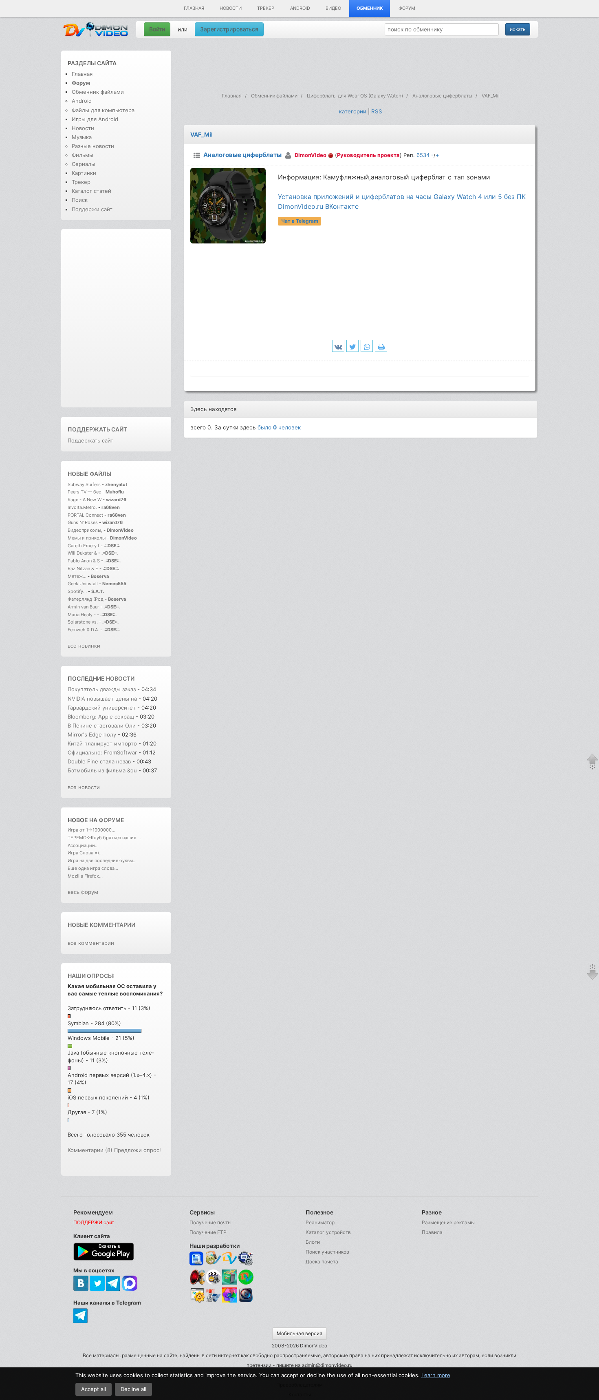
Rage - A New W (84, 499)
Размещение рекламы (448, 1222)
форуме (111, 819)
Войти (157, 29)
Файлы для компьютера (103, 110)
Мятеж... (77, 576)
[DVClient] (229, 1258)
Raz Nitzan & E (83, 568)
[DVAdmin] (197, 1295)
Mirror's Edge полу (92, 734)
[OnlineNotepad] (197, 1258)
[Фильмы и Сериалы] (245, 1301)
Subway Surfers (84, 484)
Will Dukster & (82, 553)
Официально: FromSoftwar (102, 752)
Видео (333, 8)
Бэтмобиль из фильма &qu (102, 770)
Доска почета (322, 1261)
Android (300, 8)
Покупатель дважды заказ (102, 689)
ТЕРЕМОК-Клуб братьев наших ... (104, 837)
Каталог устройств (328, 1232)
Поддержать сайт (97, 429)
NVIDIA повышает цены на (102, 698)
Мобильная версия (299, 1333)
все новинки (84, 645)
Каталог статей (91, 191)
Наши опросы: (91, 975)
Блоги (313, 1242)
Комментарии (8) (90, 1150)
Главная (194, 8)
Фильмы (82, 155)
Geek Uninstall (83, 583)
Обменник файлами (98, 91)
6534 (422, 155)
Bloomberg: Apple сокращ (101, 716)
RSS (376, 111)
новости (120, 678)
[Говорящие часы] (197, 1277)
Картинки (84, 173)
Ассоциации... (83, 845)
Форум (407, 8)
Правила (432, 1232)
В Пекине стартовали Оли (102, 725)
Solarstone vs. (83, 622)
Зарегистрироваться (229, 29)
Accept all (93, 1389)
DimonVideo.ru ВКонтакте (318, 206)
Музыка (82, 137)
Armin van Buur (83, 607)
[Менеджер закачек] (245, 1277)
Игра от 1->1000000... (91, 830)
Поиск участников (327, 1252)
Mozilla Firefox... (85, 876)
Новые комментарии (101, 924)
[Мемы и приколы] (213, 1258)
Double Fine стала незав (99, 761)
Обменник (370, 8)
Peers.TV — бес (84, 492)
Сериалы (83, 164)
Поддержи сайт (92, 209)
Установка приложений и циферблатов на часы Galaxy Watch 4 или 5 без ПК (402, 196)
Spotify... (77, 591)
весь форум (83, 892)
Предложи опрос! (137, 1150)
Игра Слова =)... (85, 853)
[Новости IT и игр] (213, 1301)
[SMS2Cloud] (245, 1258)
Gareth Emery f (83, 545)
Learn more (435, 1375)
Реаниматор (320, 1222)
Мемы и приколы (87, 538)
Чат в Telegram (299, 221)
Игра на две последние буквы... (102, 860)
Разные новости (93, 146)
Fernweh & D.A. (83, 630)
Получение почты (210, 1222)
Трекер (265, 8)
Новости (231, 8)
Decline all (133, 1389)
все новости (84, 787)
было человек (279, 427)
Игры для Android (95, 119)
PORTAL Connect (85, 515)
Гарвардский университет (102, 707)
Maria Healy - (82, 614)
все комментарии (91, 943)
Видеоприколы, (86, 530)
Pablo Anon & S (84, 561)
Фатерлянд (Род (86, 599)
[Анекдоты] (229, 1283)
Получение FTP (208, 1232)
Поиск (80, 200)
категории (352, 111)
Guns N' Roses (83, 522)
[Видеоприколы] (213, 1283)
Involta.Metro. (82, 507)
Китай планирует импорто (102, 743)
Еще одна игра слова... (93, 868)
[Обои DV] (229, 1301)
